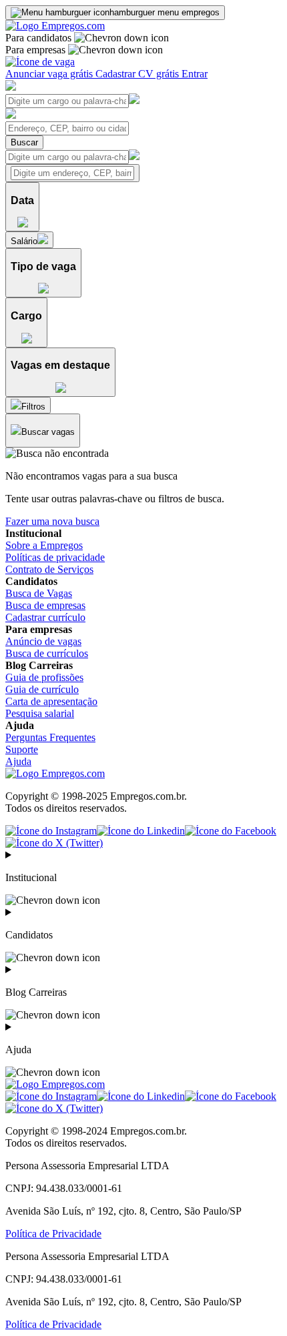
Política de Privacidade (53, 1233)
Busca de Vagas (38, 593)
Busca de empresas (45, 605)
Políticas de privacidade (55, 557)
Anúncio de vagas (43, 641)
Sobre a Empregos (44, 545)
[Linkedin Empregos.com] (141, 830)
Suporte (21, 749)
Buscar (24, 142)
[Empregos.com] (55, 25)
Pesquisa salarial (39, 713)
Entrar (195, 73)
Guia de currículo (42, 689)
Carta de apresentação (51, 701)
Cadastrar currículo (45, 617)
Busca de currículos (46, 653)
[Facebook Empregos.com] (230, 830)
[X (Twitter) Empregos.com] (54, 842)
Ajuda (18, 761)
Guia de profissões (44, 677)
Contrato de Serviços (49, 569)
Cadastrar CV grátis (138, 73)
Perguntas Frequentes (50, 737)
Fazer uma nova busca (52, 521)
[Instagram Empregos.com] (51, 830)
